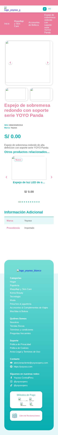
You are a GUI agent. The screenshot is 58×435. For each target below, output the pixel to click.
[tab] (19, 202)
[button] (16, 94)
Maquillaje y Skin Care (19, 23)
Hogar (13, 281)
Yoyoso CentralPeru (23, 377)
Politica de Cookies (19, 348)
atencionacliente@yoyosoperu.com (31, 362)
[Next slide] (47, 62)
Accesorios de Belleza (34, 23)
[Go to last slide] (6, 177)
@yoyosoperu (21, 381)
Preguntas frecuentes (20, 333)
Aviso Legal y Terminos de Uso (25, 351)
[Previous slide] (10, 62)
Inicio (6, 23)
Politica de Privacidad (20, 344)
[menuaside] (49, 9)
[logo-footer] (29, 270)
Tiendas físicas (17, 326)
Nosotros (14, 322)
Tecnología (15, 296)
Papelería (14, 285)
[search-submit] (45, 9)
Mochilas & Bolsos (19, 311)
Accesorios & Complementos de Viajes (29, 307)
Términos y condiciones (21, 329)
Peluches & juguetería (20, 304)
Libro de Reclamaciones (29, 416)
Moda (12, 300)
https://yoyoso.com (23, 366)
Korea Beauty (16, 293)
